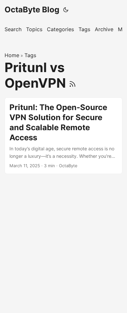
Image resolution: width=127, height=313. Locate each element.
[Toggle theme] (66, 9)
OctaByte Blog (32, 9)
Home (12, 55)
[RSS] (72, 83)
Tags (30, 55)
